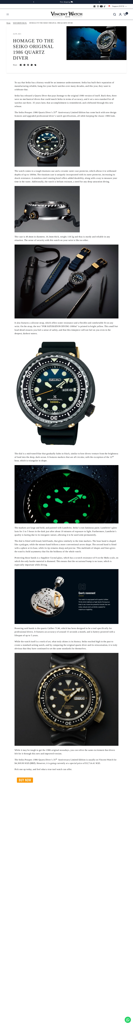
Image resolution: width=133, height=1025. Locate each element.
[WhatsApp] (31, 64)
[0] (124, 14)
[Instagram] (98, 6)
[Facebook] (94, 6)
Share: (15, 65)
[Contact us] (128, 1020)
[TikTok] (104, 6)
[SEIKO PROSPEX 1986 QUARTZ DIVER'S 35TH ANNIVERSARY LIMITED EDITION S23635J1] (25, 780)
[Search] (114, 14)
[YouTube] (101, 6)
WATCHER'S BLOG (20, 23)
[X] (24, 64)
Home (8, 23)
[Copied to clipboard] (35, 64)
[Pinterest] (28, 64)
